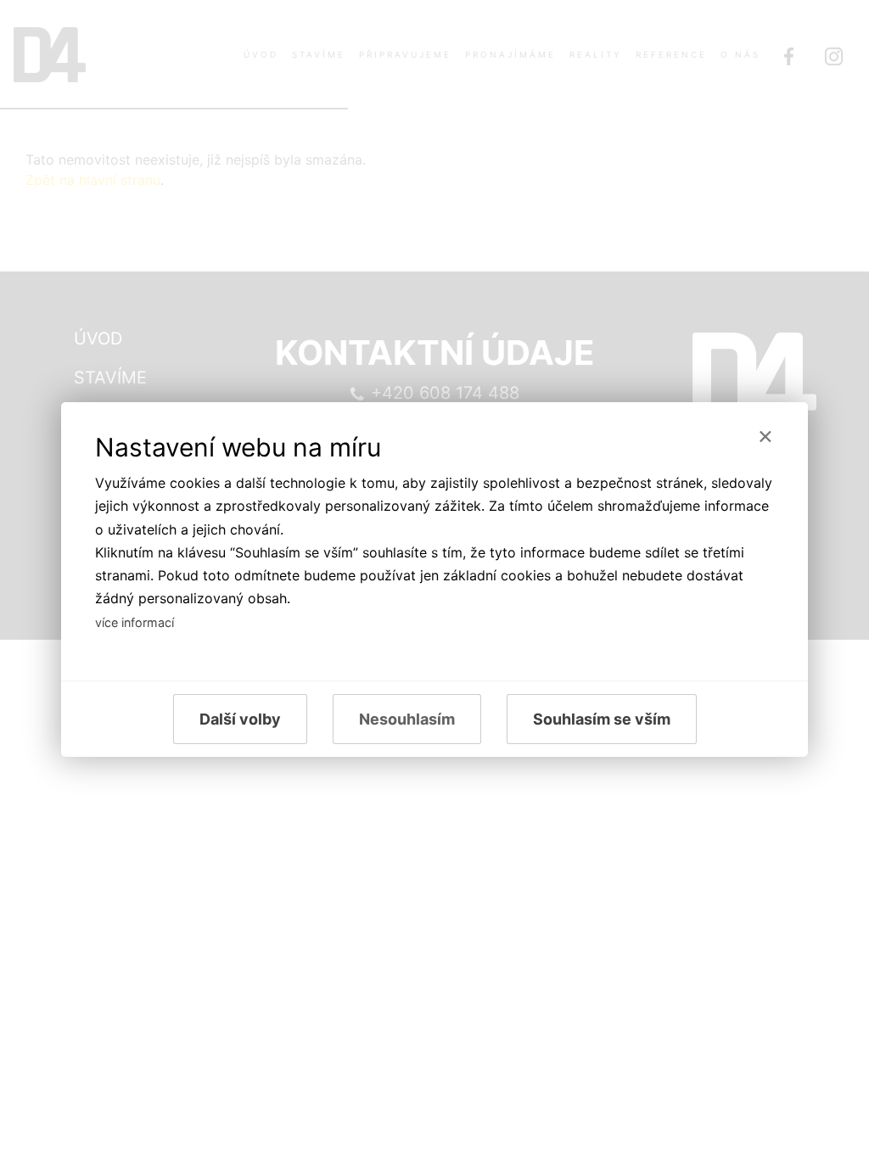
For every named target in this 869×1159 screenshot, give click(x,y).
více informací (134, 622)
